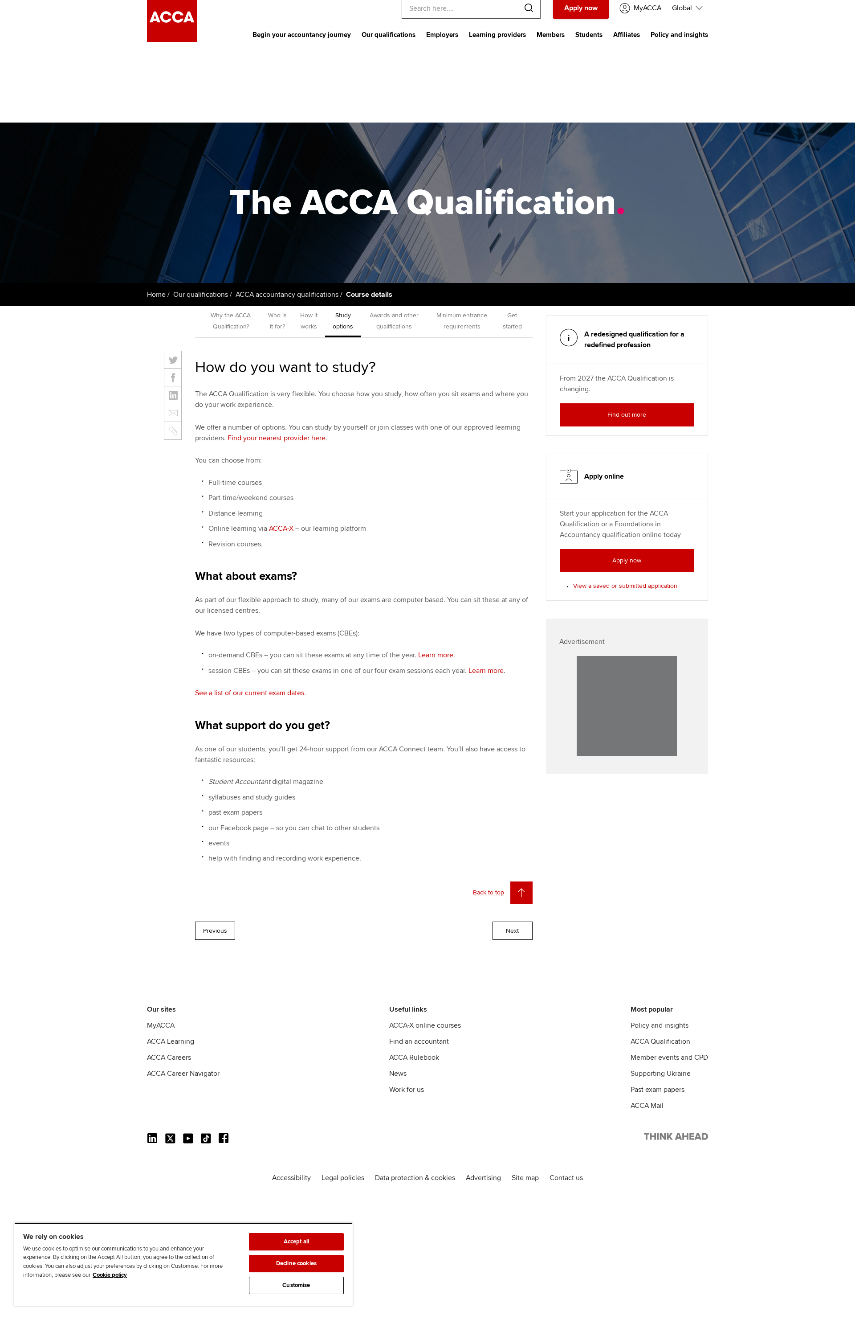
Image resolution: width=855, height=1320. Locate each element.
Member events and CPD (669, 1057)
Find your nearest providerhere (277, 438)
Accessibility (291, 1177)
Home (156, 294)
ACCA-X (281, 528)
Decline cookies (296, 1263)
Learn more (435, 655)
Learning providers (497, 35)
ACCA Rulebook (414, 1057)
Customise (296, 1285)
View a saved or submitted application (625, 586)
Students (589, 35)
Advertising (483, 1177)
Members (551, 35)
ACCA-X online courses (425, 1025)
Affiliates (626, 35)
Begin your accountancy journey (301, 35)
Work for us (406, 1089)
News (398, 1073)
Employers (442, 35)
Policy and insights (679, 35)
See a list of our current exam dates (249, 693)
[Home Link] (676, 1138)
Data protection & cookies (415, 1177)
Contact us (566, 1177)
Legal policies (343, 1177)
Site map (525, 1177)
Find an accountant (419, 1041)
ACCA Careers (169, 1057)
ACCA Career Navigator (183, 1073)
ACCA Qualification (660, 1041)
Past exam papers (657, 1089)
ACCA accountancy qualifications (287, 294)
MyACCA (161, 1025)
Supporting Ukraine (661, 1073)
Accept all (296, 1241)
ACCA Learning (170, 1041)
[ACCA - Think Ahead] (172, 39)
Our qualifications (388, 35)
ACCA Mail (647, 1105)
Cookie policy (110, 1275)
